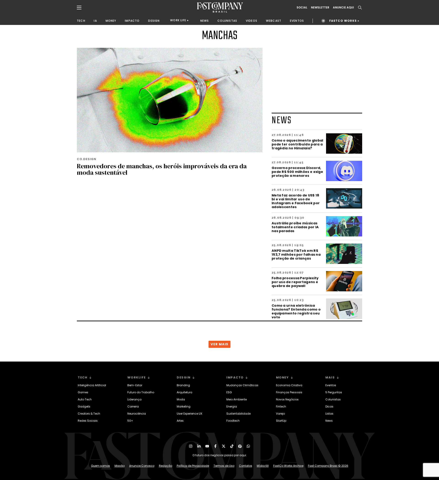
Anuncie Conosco (141, 466)
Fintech (281, 406)
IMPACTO (132, 21)
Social (302, 7)
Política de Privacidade (193, 466)
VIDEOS (251, 21)
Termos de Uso (224, 466)
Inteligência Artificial (92, 385)
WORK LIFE (178, 20)
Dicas (329, 406)
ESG (229, 392)
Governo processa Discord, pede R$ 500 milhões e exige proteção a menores (297, 172)
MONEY (111, 21)
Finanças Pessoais (289, 392)
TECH (81, 21)
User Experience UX (189, 413)
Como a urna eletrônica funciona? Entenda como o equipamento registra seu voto (296, 311)
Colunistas (333, 399)
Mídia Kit (263, 466)
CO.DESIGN (86, 159)
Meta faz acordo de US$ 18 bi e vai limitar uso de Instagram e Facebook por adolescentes (296, 201)
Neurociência (136, 413)
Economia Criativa (289, 385)
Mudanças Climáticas (242, 385)
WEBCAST (273, 21)
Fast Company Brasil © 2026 (328, 466)
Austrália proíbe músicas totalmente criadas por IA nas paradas (295, 227)
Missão (120, 466)
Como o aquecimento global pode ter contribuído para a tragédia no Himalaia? (297, 144)
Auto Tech (85, 399)
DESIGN (154, 21)
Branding (183, 385)
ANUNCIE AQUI (343, 7)
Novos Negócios (287, 399)
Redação (165, 466)
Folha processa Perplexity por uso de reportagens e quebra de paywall (295, 282)
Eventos (330, 385)
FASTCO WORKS (343, 21)
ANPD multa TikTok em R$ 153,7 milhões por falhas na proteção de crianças (296, 254)
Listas (329, 413)
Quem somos (100, 466)
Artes (180, 420)
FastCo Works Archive (288, 466)
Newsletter (320, 7)
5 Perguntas (333, 392)
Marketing (183, 406)
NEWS (204, 21)
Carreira (133, 406)
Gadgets (84, 406)
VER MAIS (219, 344)
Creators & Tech (89, 413)
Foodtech (233, 420)
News (329, 420)
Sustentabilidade (238, 413)
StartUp (281, 420)
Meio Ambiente (236, 399)
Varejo (280, 413)
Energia (231, 406)
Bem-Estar (134, 385)
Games (83, 392)
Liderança (134, 399)
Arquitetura (184, 392)
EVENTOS (297, 21)
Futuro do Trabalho (140, 392)
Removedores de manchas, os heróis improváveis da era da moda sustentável (162, 169)
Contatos (245, 466)
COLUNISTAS (227, 21)
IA (95, 21)
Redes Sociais (88, 420)
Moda (181, 399)
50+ (130, 420)
